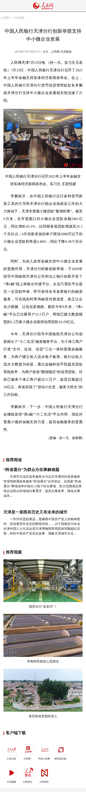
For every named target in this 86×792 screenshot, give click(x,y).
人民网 (5, 17)
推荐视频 (14, 552)
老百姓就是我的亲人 (43, 716)
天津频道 (19, 17)
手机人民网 (44, 758)
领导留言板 (60, 758)
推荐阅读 (14, 460)
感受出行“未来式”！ (43, 606)
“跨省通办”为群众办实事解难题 (31, 469)
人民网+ (27, 758)
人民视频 (11, 781)
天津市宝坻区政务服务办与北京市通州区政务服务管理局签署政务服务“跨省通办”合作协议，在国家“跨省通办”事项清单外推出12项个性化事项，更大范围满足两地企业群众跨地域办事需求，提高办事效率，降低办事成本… (42, 486)
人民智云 (27, 781)
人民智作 (44, 781)
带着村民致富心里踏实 (43, 661)
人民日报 (11, 758)
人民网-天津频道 (61, 51)
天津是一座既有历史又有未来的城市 (35, 512)
